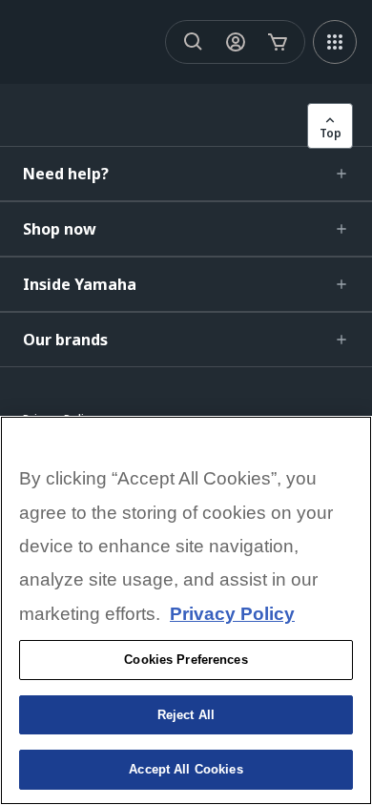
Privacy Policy (232, 614)
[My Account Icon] (236, 42)
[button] (186, 173)
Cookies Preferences (185, 659)
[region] (186, 610)
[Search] (194, 42)
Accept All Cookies (185, 769)
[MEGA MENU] (335, 42)
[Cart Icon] (278, 42)
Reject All (186, 715)
